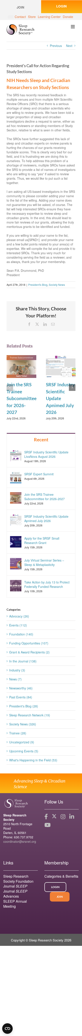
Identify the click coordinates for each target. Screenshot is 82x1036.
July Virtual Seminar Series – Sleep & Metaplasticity (44, 562)
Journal (15, 886)
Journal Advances (15, 894)
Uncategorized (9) (21, 742)
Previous (56, 45)
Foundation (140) (21, 634)
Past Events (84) (20, 697)
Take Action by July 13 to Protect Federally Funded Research (47, 584)
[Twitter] (54, 816)
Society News (57, 284)
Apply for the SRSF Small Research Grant (41, 540)
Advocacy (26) (19, 616)
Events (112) (18, 625)
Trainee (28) (17, 733)
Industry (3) (17, 670)
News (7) (15, 679)
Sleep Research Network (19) (29, 715)
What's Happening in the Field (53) (33, 760)
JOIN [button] (20, 7)
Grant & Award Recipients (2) (29, 652)
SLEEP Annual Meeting (15, 904)
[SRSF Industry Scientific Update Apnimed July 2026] (61, 366)
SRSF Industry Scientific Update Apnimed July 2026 (60, 398)
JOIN (60, 896)
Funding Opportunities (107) (28, 643)
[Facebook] (46, 816)
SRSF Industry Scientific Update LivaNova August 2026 (46, 454)
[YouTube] (47, 824)
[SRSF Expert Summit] (15, 477)
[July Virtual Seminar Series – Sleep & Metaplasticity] (15, 563)
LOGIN (55, 887)
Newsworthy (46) (21, 688)
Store (32, 16)
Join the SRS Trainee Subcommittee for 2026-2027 (22, 398)
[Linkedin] (71, 816)
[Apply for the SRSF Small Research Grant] (15, 541)
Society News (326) (22, 724)
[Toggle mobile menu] (73, 26)
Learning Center (49, 16)
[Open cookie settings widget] (7, 1028)
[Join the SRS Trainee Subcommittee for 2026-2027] (21, 366)
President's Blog (37, 284)
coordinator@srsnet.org (19, 841)
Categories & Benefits (61, 876)
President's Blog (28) (23, 706)
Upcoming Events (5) (23, 751)
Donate (68, 16)
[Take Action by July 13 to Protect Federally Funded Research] (15, 585)
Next (69, 45)
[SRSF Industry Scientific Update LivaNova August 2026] (15, 455)
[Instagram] (63, 816)
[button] (10, 387)
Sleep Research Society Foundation (18, 879)
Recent (41, 439)
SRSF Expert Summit (39, 474)
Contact (20, 16)
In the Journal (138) (23, 661)
